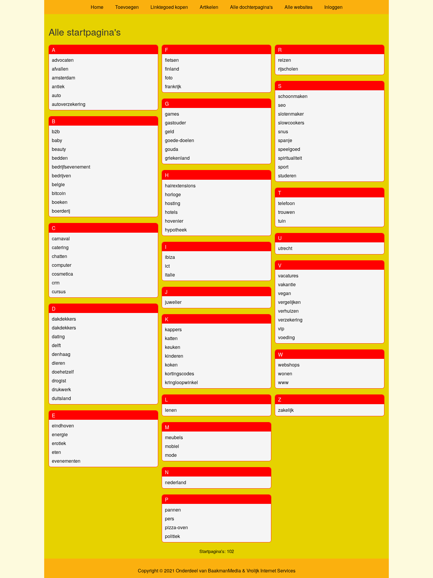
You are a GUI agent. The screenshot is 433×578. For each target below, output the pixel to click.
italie (170, 274)
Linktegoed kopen (169, 7)
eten (56, 452)
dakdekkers (64, 318)
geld (169, 131)
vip (281, 328)
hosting (172, 203)
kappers (173, 329)
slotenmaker (291, 113)
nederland (175, 482)
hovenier (174, 220)
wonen (285, 373)
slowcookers (291, 122)
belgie (58, 184)
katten (171, 338)
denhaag (61, 354)
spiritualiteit (290, 157)
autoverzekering (68, 104)
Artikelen (209, 7)
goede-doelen (179, 140)
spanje (285, 140)
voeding (286, 337)
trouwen (286, 212)
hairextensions (180, 185)
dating (58, 336)
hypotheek (176, 229)
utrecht (285, 248)
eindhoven (63, 425)
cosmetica (62, 273)
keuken (172, 347)
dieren (58, 362)
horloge (173, 194)
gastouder (175, 122)
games (172, 113)
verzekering (290, 319)
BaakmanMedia (224, 571)
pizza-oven (176, 527)
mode (171, 455)
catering (60, 247)
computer (61, 264)
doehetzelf (63, 371)
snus (283, 131)
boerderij (61, 210)
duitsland (61, 398)
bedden (60, 157)
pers (169, 518)
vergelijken (289, 302)
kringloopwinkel (181, 382)
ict (167, 265)
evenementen (66, 460)
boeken (59, 202)
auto (56, 95)
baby (57, 140)
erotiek (59, 443)
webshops (289, 364)
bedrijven (61, 175)
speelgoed (289, 149)
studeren (287, 175)
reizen (284, 59)
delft (56, 345)
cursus (59, 291)
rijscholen (288, 68)
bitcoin (59, 193)
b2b (56, 131)
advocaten (63, 59)
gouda (171, 149)
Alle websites (299, 7)
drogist (59, 380)
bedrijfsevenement (71, 166)
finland (172, 68)
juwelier (173, 302)
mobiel (172, 446)
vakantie (287, 284)
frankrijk (173, 86)
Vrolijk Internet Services (271, 571)
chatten (59, 256)
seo (282, 104)
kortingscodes (179, 373)
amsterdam (63, 77)
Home (97, 7)
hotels (171, 212)
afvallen (60, 68)
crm (56, 282)
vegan (284, 293)
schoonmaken (293, 96)
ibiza (170, 257)
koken (171, 364)
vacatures (288, 275)
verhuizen (288, 310)
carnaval (61, 238)
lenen (171, 410)
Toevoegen (127, 7)
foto (169, 77)
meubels (174, 437)
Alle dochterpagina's (251, 7)
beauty (59, 149)
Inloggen (333, 7)
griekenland (177, 157)
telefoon (286, 203)
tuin (282, 220)
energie (60, 434)
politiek (172, 536)
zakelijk (286, 410)
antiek (58, 86)
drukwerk (61, 389)
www (283, 382)
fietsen (172, 59)
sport (283, 166)
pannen (173, 509)
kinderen (174, 355)
